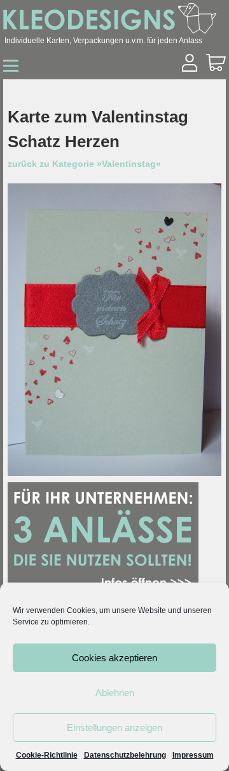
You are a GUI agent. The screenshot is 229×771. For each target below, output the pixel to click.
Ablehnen (114, 692)
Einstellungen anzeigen (114, 727)
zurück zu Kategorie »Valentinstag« (84, 164)
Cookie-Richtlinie (47, 755)
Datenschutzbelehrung (125, 755)
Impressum (193, 755)
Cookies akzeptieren (114, 657)
